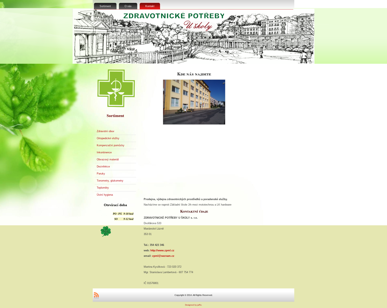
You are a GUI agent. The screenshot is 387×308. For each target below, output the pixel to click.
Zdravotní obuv (105, 131)
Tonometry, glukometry (110, 180)
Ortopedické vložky (108, 138)
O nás (128, 6)
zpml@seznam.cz (163, 255)
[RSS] (96, 295)
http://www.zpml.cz (162, 250)
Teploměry (103, 187)
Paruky (101, 173)
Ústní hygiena (105, 194)
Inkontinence (104, 152)
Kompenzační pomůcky (110, 145)
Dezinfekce (103, 166)
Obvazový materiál (108, 159)
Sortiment (105, 6)
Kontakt (149, 6)
